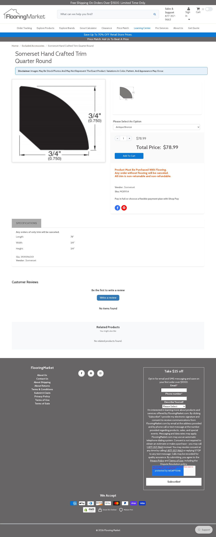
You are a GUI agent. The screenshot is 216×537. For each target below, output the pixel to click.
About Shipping (42, 382)
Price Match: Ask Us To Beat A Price (108, 39)
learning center (142, 28)
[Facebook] (81, 373)
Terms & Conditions (42, 389)
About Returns (42, 385)
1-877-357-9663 (155, 447)
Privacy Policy (42, 396)
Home (15, 45)
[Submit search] (155, 14)
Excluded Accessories (33, 45)
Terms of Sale (42, 403)
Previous (113, 90)
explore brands (67, 28)
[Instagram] (100, 373)
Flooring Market (112, 530)
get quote (193, 28)
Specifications (26, 223)
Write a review (108, 297)
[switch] (207, 9)
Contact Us (42, 378)
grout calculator (88, 28)
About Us (42, 375)
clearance (107, 28)
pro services (161, 28)
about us (178, 28)
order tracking (24, 28)
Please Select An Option (127, 121)
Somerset (129, 187)
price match (123, 28)
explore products (45, 28)
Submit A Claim (42, 392)
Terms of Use (42, 399)
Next (193, 90)
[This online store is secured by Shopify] (89, 509)
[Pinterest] (90, 373)
